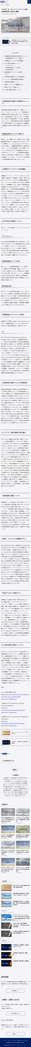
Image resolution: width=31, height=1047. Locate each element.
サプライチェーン (10, 65)
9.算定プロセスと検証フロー (12, 87)
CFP (10, 753)
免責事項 (8, 1042)
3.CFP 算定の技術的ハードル (12, 63)
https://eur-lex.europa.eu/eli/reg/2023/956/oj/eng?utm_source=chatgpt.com (13, 723)
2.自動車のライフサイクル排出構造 (13, 61)
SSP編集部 (15, 775)
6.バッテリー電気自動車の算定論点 (14, 79)
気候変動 (4, 753)
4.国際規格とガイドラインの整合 (13, 72)
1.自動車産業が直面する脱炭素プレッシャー (16, 56)
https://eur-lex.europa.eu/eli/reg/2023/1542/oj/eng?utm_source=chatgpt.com (13, 710)
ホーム (5, 1040)
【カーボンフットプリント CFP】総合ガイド (19, 732)
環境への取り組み (20, 1042)
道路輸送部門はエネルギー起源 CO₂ (15, 58)
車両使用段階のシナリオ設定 (13, 67)
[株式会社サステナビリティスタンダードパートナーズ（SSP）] (4, 2)
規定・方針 (13, 1042)
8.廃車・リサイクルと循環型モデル (13, 84)
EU (7, 74)
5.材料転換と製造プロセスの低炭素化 (14, 77)
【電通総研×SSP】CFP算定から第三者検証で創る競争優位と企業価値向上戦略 (19, 41)
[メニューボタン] (29, 2)
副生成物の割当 (10, 69)
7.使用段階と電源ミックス (11, 82)
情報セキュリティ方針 (22, 1040)
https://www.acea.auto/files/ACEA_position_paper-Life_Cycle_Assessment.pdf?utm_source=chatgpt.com (15, 696)
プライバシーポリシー (12, 1040)
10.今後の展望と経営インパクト (13, 90)
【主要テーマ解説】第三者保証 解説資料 (19, 742)
